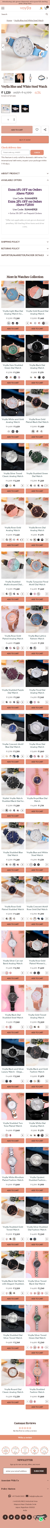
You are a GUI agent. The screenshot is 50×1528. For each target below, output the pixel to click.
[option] (25, 2)
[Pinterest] (23, 1517)
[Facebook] (5, 1517)
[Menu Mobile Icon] (2, 8)
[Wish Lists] (37, 129)
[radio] (5, 108)
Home (9, 20)
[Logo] (25, 8)
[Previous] (3, 47)
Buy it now (25, 140)
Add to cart (13, 328)
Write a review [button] (25, 1437)
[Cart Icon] (45, 8)
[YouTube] (29, 1517)
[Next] (47, 47)
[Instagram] (17, 1517)
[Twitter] (11, 1517)
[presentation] (27, 323)
